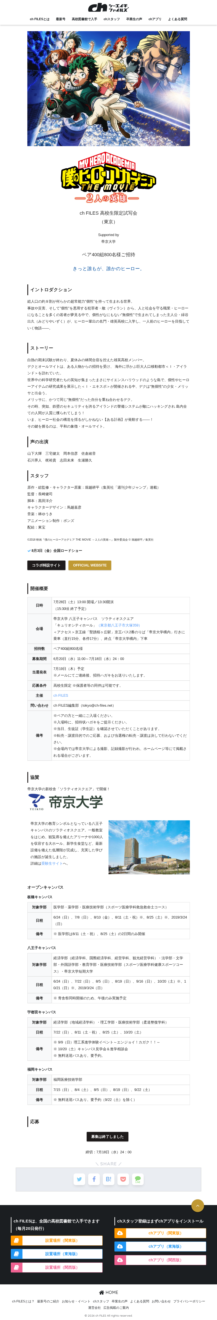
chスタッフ (112, 19)
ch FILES (60, 696)
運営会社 (94, 1307)
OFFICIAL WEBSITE (90, 565)
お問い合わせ (161, 1301)
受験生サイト (52, 863)
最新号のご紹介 (48, 1301)
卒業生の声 (134, 19)
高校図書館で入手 (84, 19)
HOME (111, 1292)
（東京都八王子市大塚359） (119, 625)
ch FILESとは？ (23, 1301)
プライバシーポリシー (189, 1301)
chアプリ (155, 19)
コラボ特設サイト (46, 565)
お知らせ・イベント (76, 1301)
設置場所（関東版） (62, 1240)
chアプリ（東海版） (166, 1246)
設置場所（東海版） (62, 1254)
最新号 (60, 19)
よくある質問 (177, 19)
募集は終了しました (107, 1137)
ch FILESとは (40, 19)
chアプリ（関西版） (166, 1260)
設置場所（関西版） (62, 1267)
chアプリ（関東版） (166, 1233)
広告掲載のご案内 (116, 1307)
